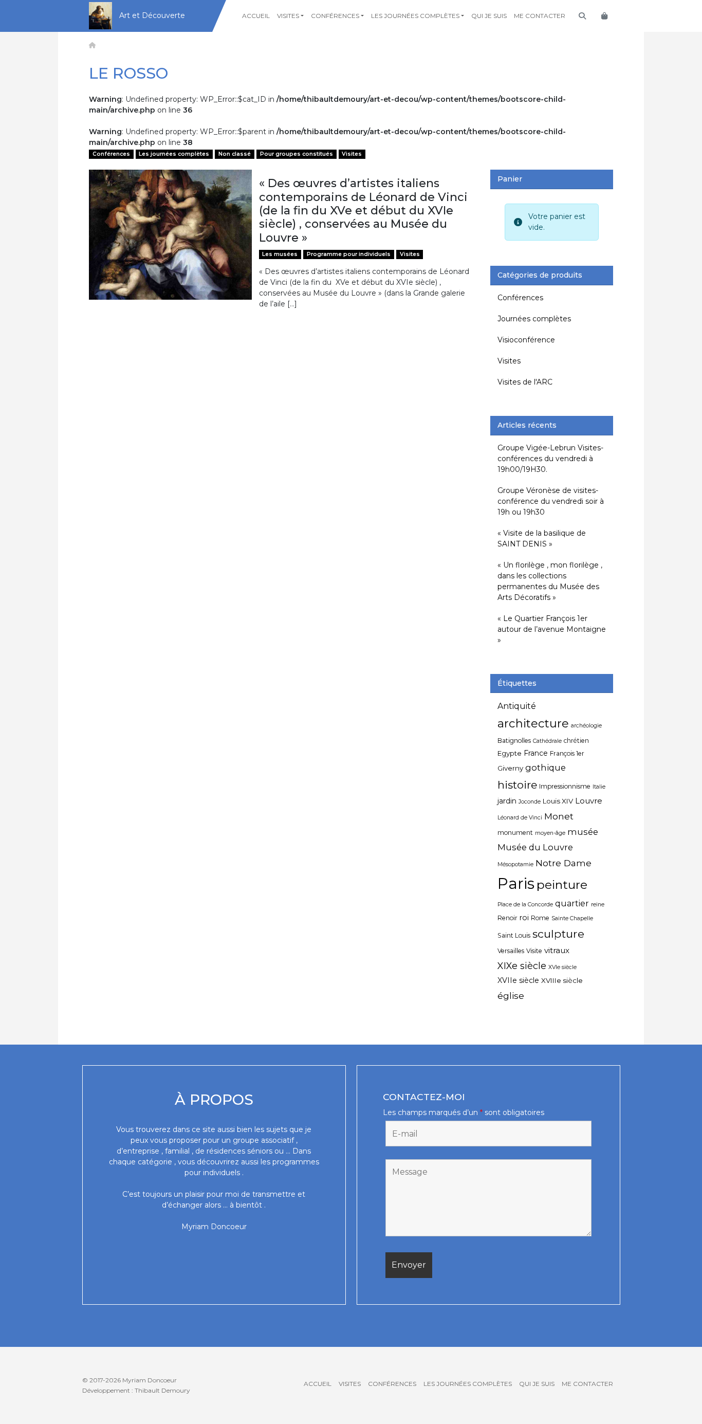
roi (524, 917)
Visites (288, 16)
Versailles (510, 951)
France (536, 753)
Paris (515, 883)
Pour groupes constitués (296, 154)
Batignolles (514, 740)
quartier (572, 903)
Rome (540, 918)
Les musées (280, 254)
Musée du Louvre (535, 847)
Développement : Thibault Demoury (136, 1390)
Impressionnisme (564, 786)
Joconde (530, 801)
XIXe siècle (521, 965)
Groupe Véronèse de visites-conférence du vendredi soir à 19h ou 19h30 (550, 501)
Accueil (256, 16)
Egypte (509, 753)
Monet (559, 816)
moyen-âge (550, 833)
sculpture (558, 933)
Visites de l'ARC (524, 382)
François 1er (567, 753)
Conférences (335, 16)
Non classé (234, 154)
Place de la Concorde (525, 904)
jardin (506, 801)
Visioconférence (526, 339)
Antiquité (516, 706)
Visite (534, 951)
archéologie (586, 725)
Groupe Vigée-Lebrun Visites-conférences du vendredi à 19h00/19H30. (550, 458)
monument (515, 832)
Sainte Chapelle (572, 918)
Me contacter (539, 16)
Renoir (507, 918)
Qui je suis (489, 16)
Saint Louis (513, 935)
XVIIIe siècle (562, 980)
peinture (562, 885)
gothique (545, 767)
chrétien (576, 740)
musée (582, 832)
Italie (599, 786)
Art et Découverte (152, 15)
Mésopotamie (515, 864)
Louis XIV (558, 801)
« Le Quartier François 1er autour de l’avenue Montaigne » (551, 629)
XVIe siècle (562, 967)
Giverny (510, 768)
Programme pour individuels (349, 254)
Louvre (588, 801)
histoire (517, 784)
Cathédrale (547, 741)
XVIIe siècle (518, 980)
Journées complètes (534, 318)
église (510, 995)
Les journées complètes (415, 16)
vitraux (556, 950)
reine (597, 904)
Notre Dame (563, 862)
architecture (533, 723)
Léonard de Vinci (519, 817)
